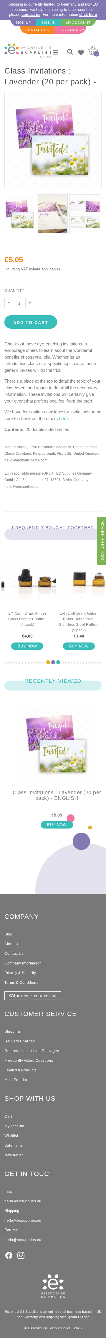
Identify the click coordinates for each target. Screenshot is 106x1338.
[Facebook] (8, 1254)
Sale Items (13, 1145)
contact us (30, 14)
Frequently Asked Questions (28, 1061)
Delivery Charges (19, 1041)
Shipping (12, 1032)
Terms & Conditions (21, 983)
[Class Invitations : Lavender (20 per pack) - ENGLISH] (56, 748)
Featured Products (20, 1070)
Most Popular (15, 1080)
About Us (12, 944)
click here (88, 14)
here (63, 418)
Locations (70, 30)
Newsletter (13, 1155)
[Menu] (55, 52)
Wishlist (11, 1136)
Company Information (23, 963)
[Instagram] (20, 1254)
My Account (14, 1126)
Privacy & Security (20, 973)
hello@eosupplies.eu (23, 1201)
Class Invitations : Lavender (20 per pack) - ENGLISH (57, 795)
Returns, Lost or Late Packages (31, 1051)
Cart (8, 1116)
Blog (8, 934)
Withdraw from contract (33, 995)
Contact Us (14, 954)
